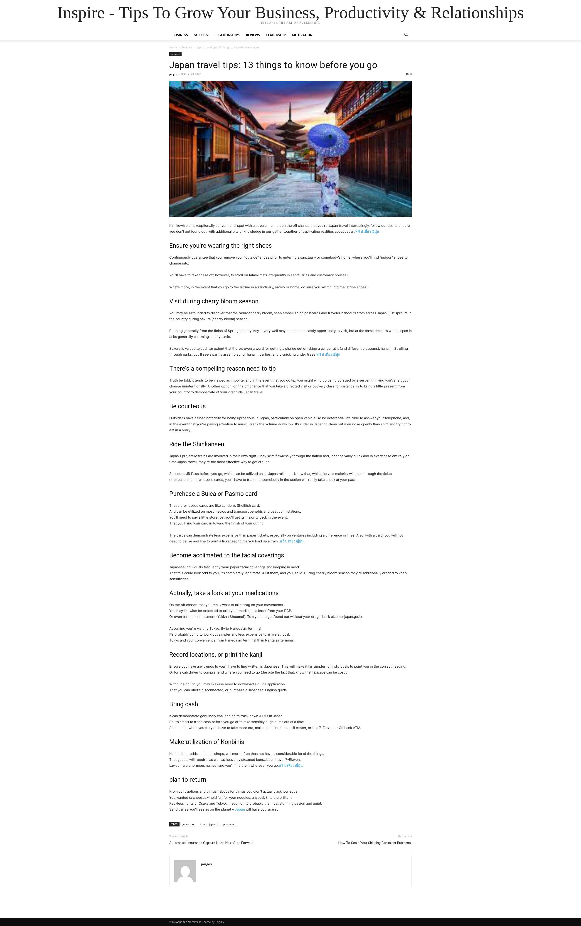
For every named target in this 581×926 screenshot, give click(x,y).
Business (180, 35)
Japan (240, 809)
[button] (406, 35)
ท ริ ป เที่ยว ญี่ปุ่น (367, 231)
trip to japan (228, 824)
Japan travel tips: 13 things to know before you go (273, 65)
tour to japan (208, 824)
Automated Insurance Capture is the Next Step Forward (211, 843)
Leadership (276, 35)
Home (173, 47)
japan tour (188, 824)
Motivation (302, 35)
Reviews (253, 35)
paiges (173, 74)
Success (201, 35)
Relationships (227, 35)
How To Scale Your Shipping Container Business (375, 843)
